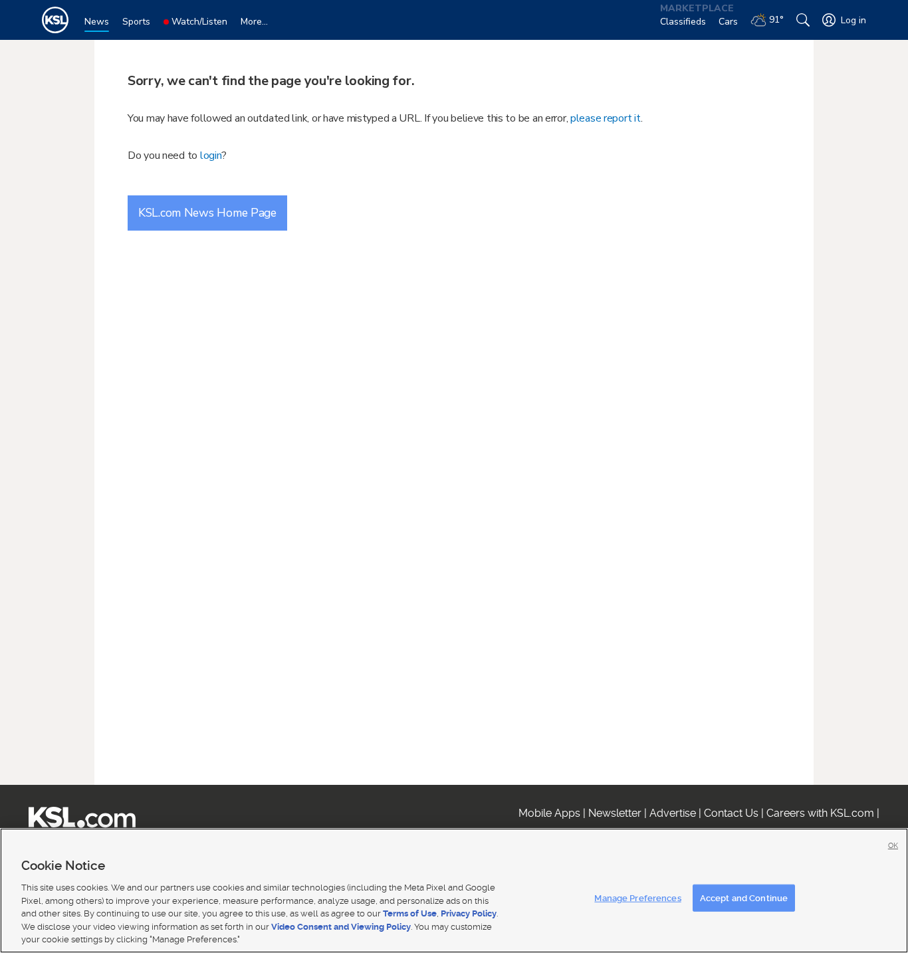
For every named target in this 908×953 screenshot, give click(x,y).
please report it (605, 118)
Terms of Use (410, 913)
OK (893, 845)
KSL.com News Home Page (207, 213)
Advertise (672, 813)
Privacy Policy (469, 913)
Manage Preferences (637, 897)
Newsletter (614, 813)
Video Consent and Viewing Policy (341, 927)
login (211, 155)
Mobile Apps (549, 813)
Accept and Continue (744, 897)
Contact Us (731, 813)
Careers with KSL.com (820, 813)
